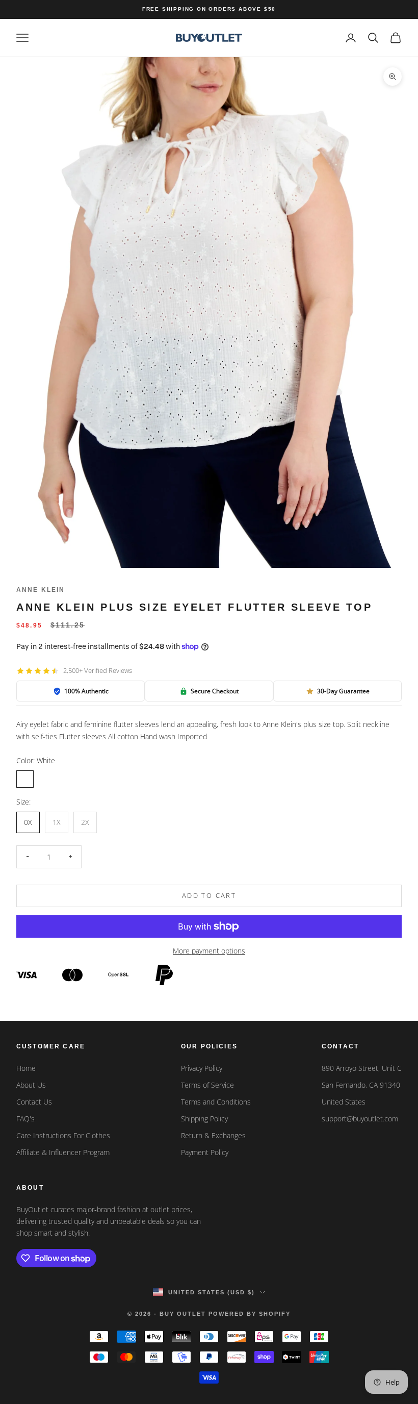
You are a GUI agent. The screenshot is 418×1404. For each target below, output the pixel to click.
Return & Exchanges (213, 1135)
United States (343, 1102)
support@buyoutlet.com (360, 1118)
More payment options (209, 951)
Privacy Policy (201, 1068)
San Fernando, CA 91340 (361, 1085)
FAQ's (25, 1118)
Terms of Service (207, 1085)
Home (26, 1068)
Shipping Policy (204, 1118)
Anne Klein (40, 589)
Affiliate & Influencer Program (63, 1152)
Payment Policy (204, 1152)
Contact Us (34, 1102)
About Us (31, 1085)
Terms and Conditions (216, 1102)
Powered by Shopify (249, 1314)
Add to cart (209, 895)
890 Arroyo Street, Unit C (362, 1068)
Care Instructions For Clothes (63, 1135)
